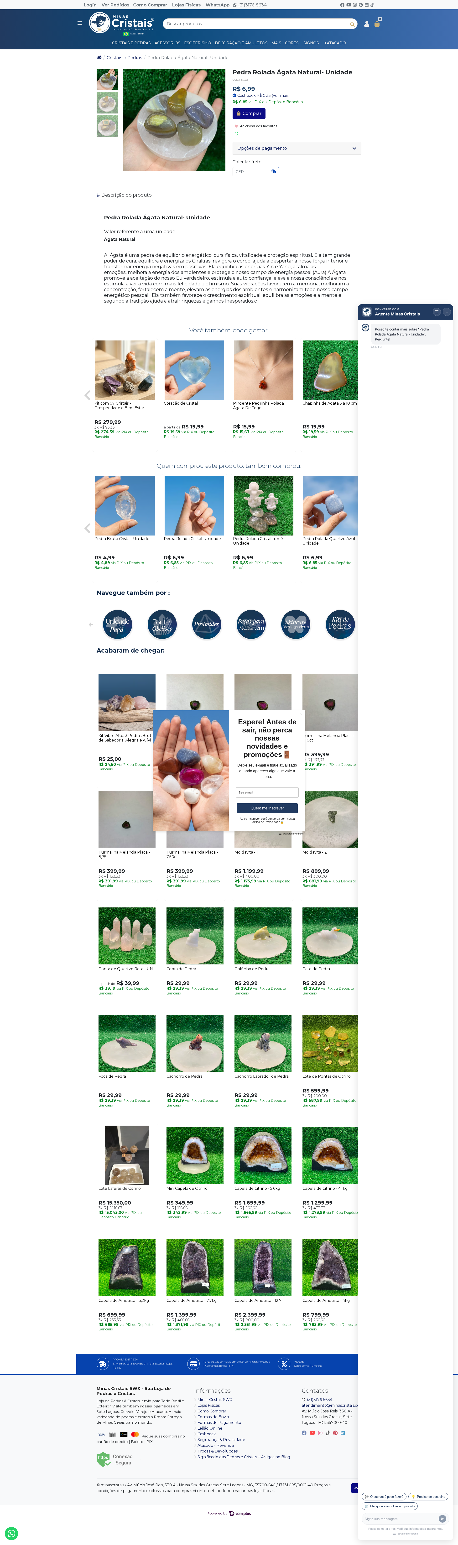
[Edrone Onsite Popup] (229, 772)
